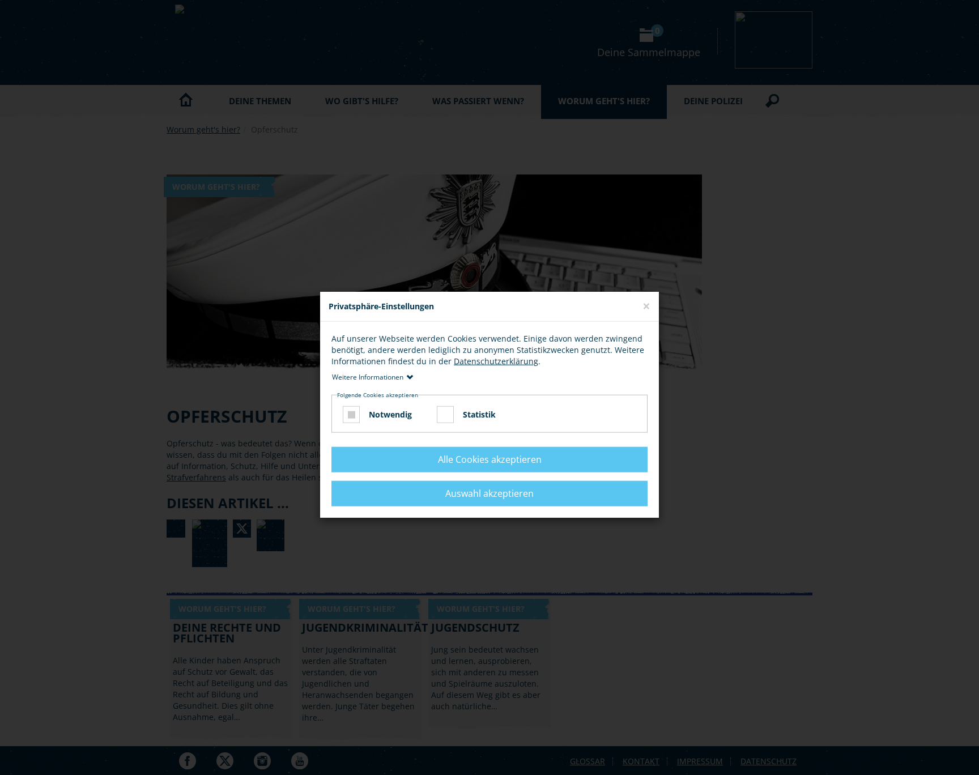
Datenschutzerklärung (496, 360)
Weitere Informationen (367, 376)
